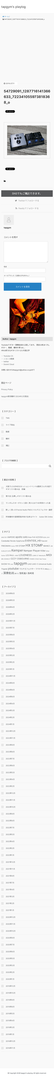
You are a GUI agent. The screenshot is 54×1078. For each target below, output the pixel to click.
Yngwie (4, 569)
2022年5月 (10, 834)
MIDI (49, 555)
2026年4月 (10, 607)
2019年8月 (10, 1007)
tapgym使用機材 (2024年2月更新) (15, 396)
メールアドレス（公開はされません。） (17, 275)
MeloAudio (42, 555)
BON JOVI (46, 537)
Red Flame (42, 559)
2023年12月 (10, 731)
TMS (8, 418)
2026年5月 (10, 600)
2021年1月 (10, 910)
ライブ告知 (10, 425)
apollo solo (21, 536)
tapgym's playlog (13, 7)
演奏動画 (8, 573)
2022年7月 (10, 828)
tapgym (20, 563)
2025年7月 (10, 628)
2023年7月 (10, 759)
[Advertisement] (27, 49)
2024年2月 (10, 717)
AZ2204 (39, 537)
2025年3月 (10, 655)
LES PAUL (10, 555)
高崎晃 (31, 573)
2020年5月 (10, 958)
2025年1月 (10, 669)
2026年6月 (10, 593)
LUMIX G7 (35, 555)
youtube (13, 568)
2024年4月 (10, 703)
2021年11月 (10, 869)
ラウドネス (39, 569)
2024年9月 (10, 683)
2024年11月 (10, 676)
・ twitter (5, 361)
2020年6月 (10, 952)
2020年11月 (10, 924)
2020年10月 (11, 931)
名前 (5, 267)
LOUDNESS (25, 555)
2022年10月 (10, 807)
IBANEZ (46, 546)
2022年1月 (10, 855)
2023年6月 (10, 765)
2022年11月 (10, 800)
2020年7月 (10, 945)
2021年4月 (10, 889)
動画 (7, 432)
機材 (7, 439)
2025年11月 (10, 621)
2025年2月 (10, 662)
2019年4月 (10, 1020)
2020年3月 (10, 965)
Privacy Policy (7, 389)
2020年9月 (10, 938)
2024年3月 (10, 710)
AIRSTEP (4, 537)
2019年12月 (10, 986)
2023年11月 (10, 738)
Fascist (44, 541)
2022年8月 (10, 821)
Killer (43, 551)
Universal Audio (45, 564)
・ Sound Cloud (7, 364)
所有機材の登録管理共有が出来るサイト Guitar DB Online (29, 517)
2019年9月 (10, 1000)
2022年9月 (10, 814)
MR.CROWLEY (5, 559)
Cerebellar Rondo (8, 541)
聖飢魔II (23, 573)
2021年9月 (10, 876)
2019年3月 (10, 1027)
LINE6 (16, 555)
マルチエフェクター (27, 569)
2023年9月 (10, 745)
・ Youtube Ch (7, 356)
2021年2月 (10, 903)
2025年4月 (10, 648)
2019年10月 (10, 993)
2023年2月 (10, 786)
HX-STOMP (20, 546)
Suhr (11, 564)
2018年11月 (10, 1048)
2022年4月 (10, 841)
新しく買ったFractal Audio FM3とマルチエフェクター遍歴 (29, 510)
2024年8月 (10, 690)
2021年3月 (10, 896)
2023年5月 (10, 772)
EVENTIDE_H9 (33, 540)
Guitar (13, 546)
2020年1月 (10, 979)
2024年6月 (10, 697)
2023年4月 (10, 779)
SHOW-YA (5, 564)
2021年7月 (10, 883)
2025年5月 (10, 641)
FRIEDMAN (6, 546)
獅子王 (17, 573)
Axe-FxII (31, 537)
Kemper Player (32, 550)
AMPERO (11, 537)
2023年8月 (10, 752)
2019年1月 (10, 1034)
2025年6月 (10, 635)
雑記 (7, 445)
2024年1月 (10, 724)
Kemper (17, 550)
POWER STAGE (34, 559)
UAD (30, 564)
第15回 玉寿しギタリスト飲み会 (18, 496)
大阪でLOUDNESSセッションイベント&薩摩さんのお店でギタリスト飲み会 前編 (29, 487)
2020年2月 (10, 972)
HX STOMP (34, 545)
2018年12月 (10, 1041)
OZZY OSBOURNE (20, 558)
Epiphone (20, 541)
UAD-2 (35, 564)
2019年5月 (10, 1013)
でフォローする (28, 200)
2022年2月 (10, 848)
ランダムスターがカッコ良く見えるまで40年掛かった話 (28, 503)
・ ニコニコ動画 (7, 359)
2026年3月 (10, 614)
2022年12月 (10, 793)
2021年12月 (10, 862)
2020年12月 (10, 917)
